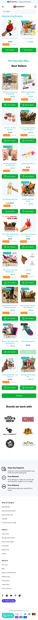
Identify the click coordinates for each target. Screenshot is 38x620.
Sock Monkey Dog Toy (9, 199)
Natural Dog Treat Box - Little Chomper (28, 306)
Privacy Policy (6, 580)
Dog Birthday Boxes (31, 99)
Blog (3, 569)
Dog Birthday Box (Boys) (28, 200)
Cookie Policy (5, 584)
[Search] (3, 11)
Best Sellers (13, 99)
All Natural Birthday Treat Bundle (10, 164)
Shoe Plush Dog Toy (28, 341)
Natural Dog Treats (7, 515)
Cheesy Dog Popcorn (28, 164)
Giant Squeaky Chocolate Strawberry (10, 38)
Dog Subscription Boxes (9, 511)
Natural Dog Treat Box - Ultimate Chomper (10, 306)
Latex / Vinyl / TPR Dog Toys (31, 241)
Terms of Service (7, 588)
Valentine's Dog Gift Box (28, 38)
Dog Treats (32, 170)
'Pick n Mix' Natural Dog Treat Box (10, 235)
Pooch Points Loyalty (8, 542)
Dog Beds (4, 519)
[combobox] (19, 11)
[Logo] (19, 6)
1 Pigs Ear (28, 270)
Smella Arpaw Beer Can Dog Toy (10, 376)
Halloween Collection (32, 276)
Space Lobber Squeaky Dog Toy (28, 235)
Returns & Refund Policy (9, 572)
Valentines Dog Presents (14, 44)
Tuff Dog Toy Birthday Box (28, 376)
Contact (4, 553)
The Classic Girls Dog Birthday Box (10, 271)
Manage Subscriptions (8, 538)
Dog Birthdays (6, 507)
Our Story (4, 565)
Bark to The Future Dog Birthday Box (10, 342)
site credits (26, 610)
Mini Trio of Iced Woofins (10, 129)
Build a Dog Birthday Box (28, 93)
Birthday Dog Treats (13, 135)
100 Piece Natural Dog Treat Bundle (10, 93)
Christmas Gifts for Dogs (9, 522)
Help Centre (5, 534)
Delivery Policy (6, 576)
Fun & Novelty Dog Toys (14, 382)
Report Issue (5, 549)
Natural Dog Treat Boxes (32, 135)
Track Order (5, 546)
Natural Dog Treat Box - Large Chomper (28, 129)
